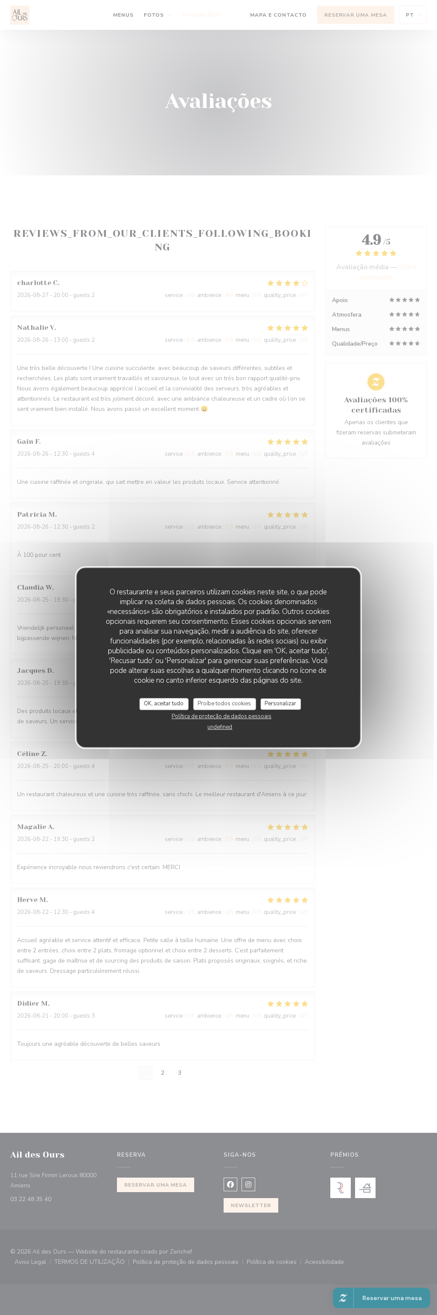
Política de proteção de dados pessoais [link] (221, 716)
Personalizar (280, 703)
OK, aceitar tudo (164, 703)
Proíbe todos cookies (224, 703)
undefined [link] (219, 727)
